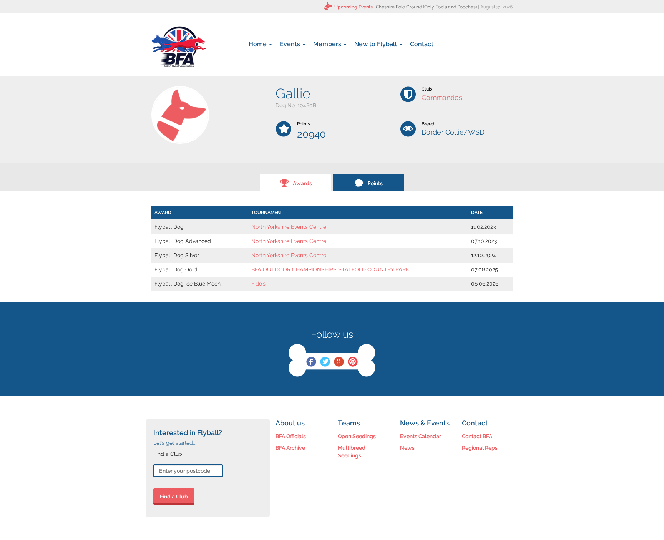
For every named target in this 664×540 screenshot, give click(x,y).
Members (328, 44)
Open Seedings (357, 436)
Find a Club (174, 496)
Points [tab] (375, 183)
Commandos (442, 97)
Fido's (258, 284)
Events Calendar (420, 436)
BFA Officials (291, 436)
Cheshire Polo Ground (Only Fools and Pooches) (426, 7)
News (407, 448)
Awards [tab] (302, 183)
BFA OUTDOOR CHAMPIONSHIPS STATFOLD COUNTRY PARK (330, 269)
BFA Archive (290, 448)
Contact (421, 44)
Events (291, 44)
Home (258, 44)
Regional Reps (480, 448)
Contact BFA (477, 436)
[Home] (178, 47)
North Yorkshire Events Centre (288, 227)
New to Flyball (376, 44)
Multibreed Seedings (351, 452)
